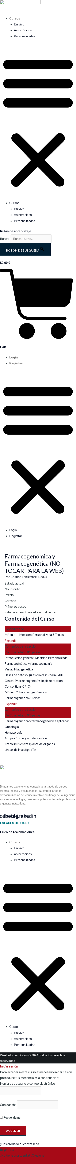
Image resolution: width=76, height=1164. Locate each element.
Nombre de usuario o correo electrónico (27, 1083)
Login (13, 357)
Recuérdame (11, 1117)
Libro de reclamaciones (17, 832)
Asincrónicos (23, 30)
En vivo (19, 24)
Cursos (14, 18)
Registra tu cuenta (12, 1161)
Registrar (16, 363)
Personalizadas (24, 36)
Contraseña (8, 1105)
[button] (38, 122)
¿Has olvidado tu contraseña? (20, 1144)
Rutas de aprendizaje (15, 231)
